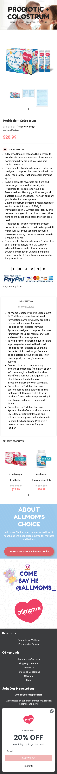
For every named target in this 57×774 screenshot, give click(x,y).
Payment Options (12, 286)
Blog (28, 680)
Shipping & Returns (28, 663)
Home (12, 22)
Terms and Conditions (28, 671)
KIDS (21, 22)
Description (26, 301)
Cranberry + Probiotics (16, 477)
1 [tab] (28, 109)
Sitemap (28, 676)
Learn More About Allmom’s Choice (29, 551)
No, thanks (28, 766)
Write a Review (11, 130)
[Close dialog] (52, 711)
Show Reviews (26, 307)
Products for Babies (28, 644)
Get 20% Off (28, 758)
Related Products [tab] (13, 441)
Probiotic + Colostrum (36, 22)
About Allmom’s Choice (28, 659)
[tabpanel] (15, 95)
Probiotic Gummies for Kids (41, 477)
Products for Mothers (28, 640)
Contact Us (28, 667)
